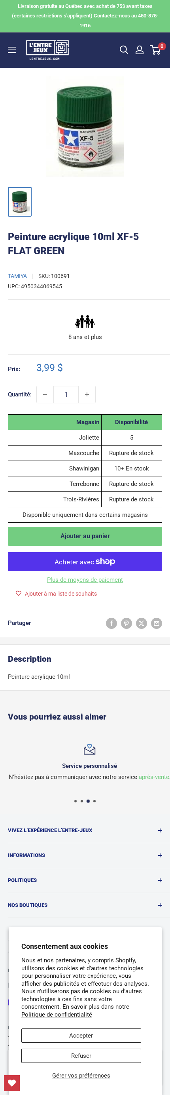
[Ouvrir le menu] (12, 50)
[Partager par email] (156, 623)
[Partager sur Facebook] (111, 623)
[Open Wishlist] (12, 1083)
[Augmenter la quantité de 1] (87, 394)
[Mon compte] (140, 50)
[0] (156, 50)
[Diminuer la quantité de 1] (45, 394)
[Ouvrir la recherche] (124, 50)
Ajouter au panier (85, 536)
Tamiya (17, 276)
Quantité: (20, 394)
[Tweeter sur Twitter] (141, 623)
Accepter (81, 1035)
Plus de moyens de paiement (85, 579)
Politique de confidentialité (56, 1014)
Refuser (81, 1055)
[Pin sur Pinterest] (126, 623)
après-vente (149, 777)
